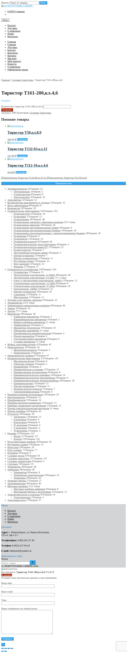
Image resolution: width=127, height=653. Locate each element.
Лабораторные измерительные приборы (28, 305)
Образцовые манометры (26, 330)
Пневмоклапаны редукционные (30, 372)
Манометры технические (27, 327)
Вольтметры (13, 208)
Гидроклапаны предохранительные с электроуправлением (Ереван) (49, 233)
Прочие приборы (16, 411)
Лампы (11, 308)
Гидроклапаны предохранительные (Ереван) (37, 230)
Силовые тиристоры (22, 80)
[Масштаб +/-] (12, 648)
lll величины (20, 422)
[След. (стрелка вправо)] (5, 651)
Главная (11, 41)
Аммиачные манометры (26, 316)
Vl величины (20, 430)
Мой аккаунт (14, 61)
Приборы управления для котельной (26, 405)
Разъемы (11, 433)
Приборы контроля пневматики (24, 403)
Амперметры (14, 200)
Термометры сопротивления (29, 475)
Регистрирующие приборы (21, 441)
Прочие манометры (24, 336)
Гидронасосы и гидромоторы (22, 269)
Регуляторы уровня (17, 444)
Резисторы (13, 447)
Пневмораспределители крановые (32, 375)
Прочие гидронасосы (25, 291)
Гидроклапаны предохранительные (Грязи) (36, 227)
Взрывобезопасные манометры (30, 319)
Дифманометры (22, 325)
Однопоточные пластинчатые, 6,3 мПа (34, 286)
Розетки (18, 439)
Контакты (12, 36)
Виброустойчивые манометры (30, 322)
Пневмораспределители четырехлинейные (36, 380)
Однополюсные (22, 194)
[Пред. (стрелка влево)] (2, 651)
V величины (20, 428)
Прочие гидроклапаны (26, 258)
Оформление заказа (17, 69)
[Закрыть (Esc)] (2, 648)
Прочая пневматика (24, 386)
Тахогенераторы (22, 497)
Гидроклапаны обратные (27, 225)
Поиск (43, 3)
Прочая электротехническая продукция (28, 408)
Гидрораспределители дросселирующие (35, 244)
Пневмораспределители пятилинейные (34, 378)
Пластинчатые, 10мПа (25, 289)
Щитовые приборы (17, 486)
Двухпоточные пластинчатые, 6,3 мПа (34, 277)
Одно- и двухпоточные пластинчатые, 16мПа (38, 280)
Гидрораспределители (25, 241)
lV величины (20, 425)
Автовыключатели (17, 188)
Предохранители (16, 397)
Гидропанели (21, 239)
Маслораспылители (24, 361)
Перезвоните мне (63, 183)
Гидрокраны (20, 236)
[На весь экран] (8, 648)
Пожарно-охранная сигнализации (25, 394)
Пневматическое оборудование (23, 358)
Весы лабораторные (17, 205)
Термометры (14, 467)
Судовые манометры (24, 341)
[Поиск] (32, 562)
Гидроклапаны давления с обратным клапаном (38, 222)
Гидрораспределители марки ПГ (31, 247)
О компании (13, 31)
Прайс (10, 33)
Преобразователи (16, 400)
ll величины (20, 419)
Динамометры (14, 302)
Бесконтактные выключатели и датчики (28, 202)
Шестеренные (21, 297)
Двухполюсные (22, 191)
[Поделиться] (5, 648)
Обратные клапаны (24, 364)
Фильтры (18, 266)
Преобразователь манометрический (32, 333)
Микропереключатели (25, 350)
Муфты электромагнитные (21, 344)
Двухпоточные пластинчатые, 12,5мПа (34, 275)
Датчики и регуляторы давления (24, 300)
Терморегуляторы (16, 480)
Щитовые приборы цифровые (29, 489)
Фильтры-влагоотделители (28, 389)
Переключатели (15, 347)
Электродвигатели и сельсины (23, 494)
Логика (11, 311)
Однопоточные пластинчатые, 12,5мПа (34, 283)
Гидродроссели (22, 214)
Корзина (11, 55)
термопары (13, 469)
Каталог (11, 25)
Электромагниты (16, 500)
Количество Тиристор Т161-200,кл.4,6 (21, 106)
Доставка (12, 28)
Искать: (5, 2)
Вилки (17, 436)
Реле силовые (14, 450)
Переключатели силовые (20, 355)
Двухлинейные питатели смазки (31, 252)
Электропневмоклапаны (26, 391)
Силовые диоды (15, 455)
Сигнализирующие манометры (30, 339)
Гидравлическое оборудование (23, 211)
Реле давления (21, 264)
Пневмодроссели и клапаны (28, 369)
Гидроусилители (22, 250)
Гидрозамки (20, 216)
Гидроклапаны (21, 219)
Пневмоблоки (21, 366)
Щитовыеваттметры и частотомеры (32, 492)
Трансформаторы (16, 483)
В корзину (7, 110)
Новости (12, 64)
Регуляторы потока (24, 261)
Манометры (13, 314)
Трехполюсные (22, 197)
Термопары (20, 478)
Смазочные (20, 294)
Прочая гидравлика (24, 255)
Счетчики (12, 464)
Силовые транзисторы (19, 461)
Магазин (12, 58)
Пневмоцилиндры (23, 383)
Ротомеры (12, 453)
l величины (20, 416)
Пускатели (13, 414)
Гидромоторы (21, 272)
